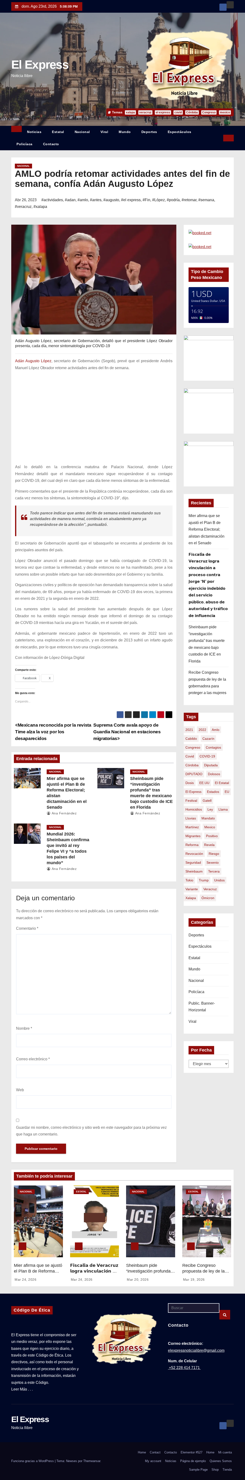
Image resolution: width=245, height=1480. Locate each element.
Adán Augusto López (33, 361)
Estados (213, 792)
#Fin (146, 200)
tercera (214, 871)
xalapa (130, 112)
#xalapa (40, 207)
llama (223, 809)
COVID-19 (207, 756)
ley (210, 809)
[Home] (16, 129)
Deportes (149, 132)
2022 (202, 730)
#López (158, 200)
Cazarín (208, 738)
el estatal (222, 783)
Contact (155, 1452)
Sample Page (198, 1469)
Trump (204, 880)
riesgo (214, 854)
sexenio (212, 862)
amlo (215, 730)
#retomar (189, 200)
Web (20, 1090)
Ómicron (207, 898)
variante (191, 889)
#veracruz (23, 207)
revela (209, 845)
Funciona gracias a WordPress (33, 1461)
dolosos (214, 774)
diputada (211, 765)
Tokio (189, 880)
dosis (189, 783)
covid (178, 112)
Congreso (209, 112)
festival (191, 800)
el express (163, 112)
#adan (70, 200)
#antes (95, 200)
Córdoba (192, 112)
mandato (208, 818)
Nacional (82, 132)
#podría (173, 200)
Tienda (227, 1469)
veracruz (145, 112)
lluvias (190, 818)
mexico (225, 112)
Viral (104, 132)
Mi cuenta (225, 1452)
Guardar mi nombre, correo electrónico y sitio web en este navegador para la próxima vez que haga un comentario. (91, 1130)
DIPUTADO (193, 774)
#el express (131, 200)
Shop (215, 1469)
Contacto (51, 144)
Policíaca (25, 144)
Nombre (24, 1028)
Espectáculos (179, 132)
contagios (213, 747)
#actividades (52, 200)
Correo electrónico (33, 1059)
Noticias (34, 132)
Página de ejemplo (193, 1461)
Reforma (192, 845)
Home (142, 1452)
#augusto (111, 200)
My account (153, 1461)
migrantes (192, 836)
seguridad (193, 862)
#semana (206, 200)
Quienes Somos (221, 1461)
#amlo (83, 200)
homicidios (193, 809)
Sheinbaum (194, 871)
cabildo (191, 738)
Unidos (219, 880)
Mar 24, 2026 (25, 1279)
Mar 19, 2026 (194, 1279)
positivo (212, 836)
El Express (39, 64)
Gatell (207, 800)
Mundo (125, 132)
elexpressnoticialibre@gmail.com (196, 1350)
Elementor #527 (191, 1452)
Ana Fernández (64, 813)
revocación (194, 854)
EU (227, 792)
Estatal (58, 132)
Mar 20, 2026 (138, 1279)
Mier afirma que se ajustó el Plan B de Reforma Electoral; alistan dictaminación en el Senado (206, 529)
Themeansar (91, 1461)
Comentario (27, 928)
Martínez (192, 827)
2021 (189, 730)
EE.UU (204, 783)
